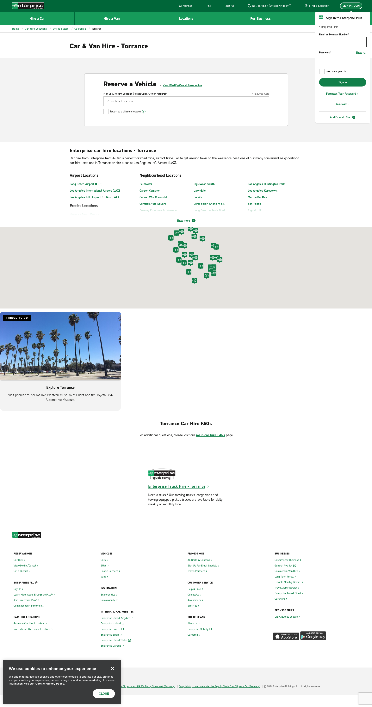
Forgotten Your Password (341, 94)
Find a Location (319, 6)
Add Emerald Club (340, 117)
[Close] (112, 668)
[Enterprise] (28, 5)
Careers (187, 6)
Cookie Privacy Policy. (50, 683)
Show (359, 53)
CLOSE (104, 693)
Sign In (342, 82)
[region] (62, 682)
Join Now (341, 104)
